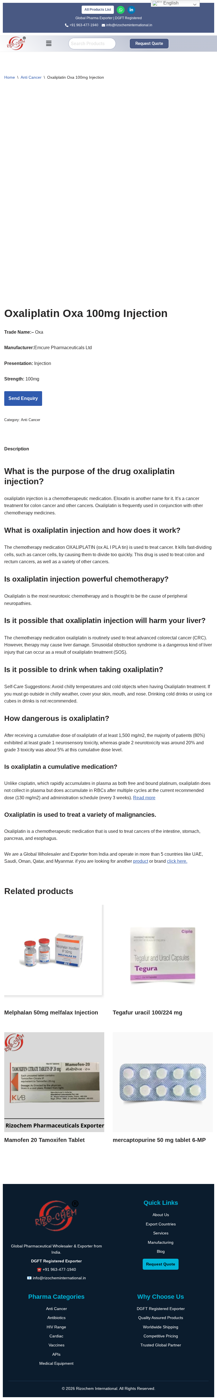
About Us (161, 1214)
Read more (144, 797)
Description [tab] (16, 448)
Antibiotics (56, 1317)
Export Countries (161, 1224)
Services (160, 1233)
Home (9, 77)
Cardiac (56, 1336)
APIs (56, 1354)
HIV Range (56, 1327)
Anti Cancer (31, 77)
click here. (177, 861)
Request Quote (160, 1264)
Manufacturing (160, 1242)
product (140, 861)
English (170, 3)
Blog (161, 1251)
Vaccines (56, 1345)
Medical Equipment (56, 1363)
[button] (49, 43)
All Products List (97, 10)
